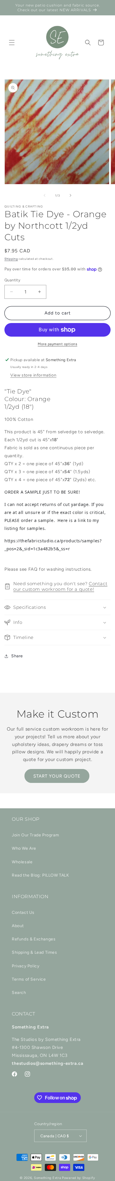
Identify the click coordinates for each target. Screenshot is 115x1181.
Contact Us (23, 912)
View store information (33, 375)
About (18, 925)
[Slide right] (70, 195)
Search (19, 992)
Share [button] (17, 655)
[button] (11, 42)
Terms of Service (29, 979)
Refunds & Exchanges (33, 939)
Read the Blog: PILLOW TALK (40, 875)
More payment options (57, 344)
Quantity (12, 280)
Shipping (11, 259)
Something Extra (47, 1178)
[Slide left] (44, 195)
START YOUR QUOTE (56, 776)
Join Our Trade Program (35, 835)
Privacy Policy (25, 966)
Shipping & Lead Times (34, 952)
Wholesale (22, 861)
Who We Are (24, 848)
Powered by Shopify (78, 1178)
